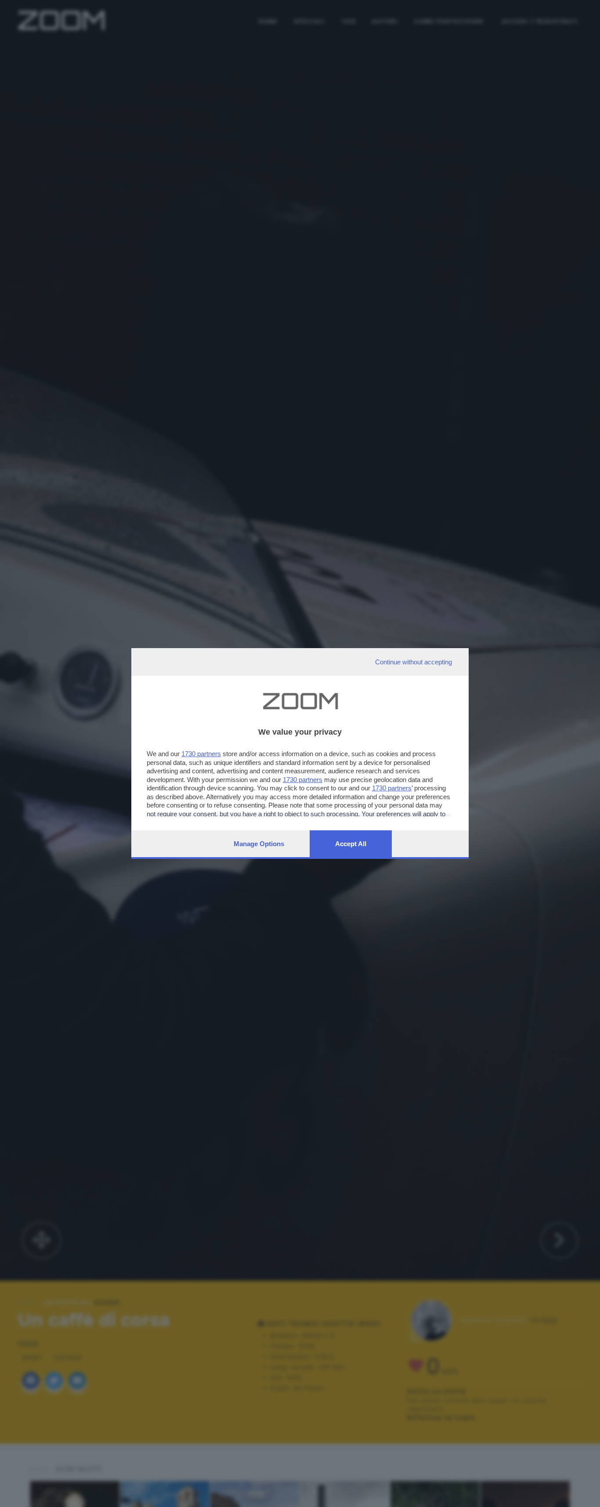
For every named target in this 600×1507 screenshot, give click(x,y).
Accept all (350, 843)
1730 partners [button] (201, 753)
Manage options (259, 843)
